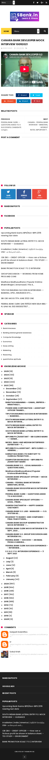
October (10, 395)
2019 (6, 587)
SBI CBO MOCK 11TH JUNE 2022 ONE (17, 298)
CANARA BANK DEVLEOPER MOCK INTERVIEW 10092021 (26, 489)
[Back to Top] (25, 757)
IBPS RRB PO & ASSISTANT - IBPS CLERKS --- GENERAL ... (26, 449)
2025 (6, 371)
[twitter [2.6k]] (37, 2)
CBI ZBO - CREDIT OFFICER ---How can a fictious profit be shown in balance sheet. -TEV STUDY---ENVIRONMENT (24, 260)
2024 (6, 374)
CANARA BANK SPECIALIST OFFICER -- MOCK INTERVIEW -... (26, 478)
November (11, 392)
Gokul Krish (15, 652)
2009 (6, 619)
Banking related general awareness (17, 333)
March (9, 572)
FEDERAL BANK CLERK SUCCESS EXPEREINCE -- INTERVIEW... (26, 546)
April (8, 568)
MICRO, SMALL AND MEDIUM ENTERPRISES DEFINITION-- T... (24, 443)
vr (10, 642)
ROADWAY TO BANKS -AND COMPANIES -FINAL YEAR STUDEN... (24, 518)
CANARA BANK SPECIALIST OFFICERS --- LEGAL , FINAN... (24, 500)
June (8, 565)
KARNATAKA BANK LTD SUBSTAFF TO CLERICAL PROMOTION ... (22, 455)
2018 (6, 591)
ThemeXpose (29, 752)
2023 (6, 378)
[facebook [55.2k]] (33, 2)
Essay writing (8, 346)
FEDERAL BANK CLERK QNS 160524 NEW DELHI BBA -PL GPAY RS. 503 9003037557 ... (24, 305)
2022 (6, 382)
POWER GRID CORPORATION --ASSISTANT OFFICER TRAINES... (25, 409)
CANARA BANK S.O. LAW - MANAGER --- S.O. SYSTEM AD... (26, 512)
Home (6, 31)
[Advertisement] (24, 159)
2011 (6, 612)
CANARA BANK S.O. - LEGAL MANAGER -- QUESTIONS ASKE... (24, 466)
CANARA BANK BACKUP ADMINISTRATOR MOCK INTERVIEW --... (24, 523)
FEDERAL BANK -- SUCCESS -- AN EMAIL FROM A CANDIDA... (23, 541)
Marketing (7, 350)
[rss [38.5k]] (46, 2)
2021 (6, 385)
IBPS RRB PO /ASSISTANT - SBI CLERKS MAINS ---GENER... (26, 437)
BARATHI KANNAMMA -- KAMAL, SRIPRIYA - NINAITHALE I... (25, 403)
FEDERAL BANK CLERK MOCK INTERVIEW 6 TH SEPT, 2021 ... (26, 529)
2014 (6, 605)
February (11, 575)
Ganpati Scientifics (18, 632)
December (11, 388)
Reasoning (7, 355)
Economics (7, 341)
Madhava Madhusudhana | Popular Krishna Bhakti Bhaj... (22, 472)
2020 (6, 583)
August (10, 558)
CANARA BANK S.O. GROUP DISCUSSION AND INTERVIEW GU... (26, 535)
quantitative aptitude (12, 359)
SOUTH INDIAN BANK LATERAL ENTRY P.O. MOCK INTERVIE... (24, 420)
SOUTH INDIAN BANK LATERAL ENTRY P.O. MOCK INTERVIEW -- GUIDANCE (22, 242)
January (10, 579)
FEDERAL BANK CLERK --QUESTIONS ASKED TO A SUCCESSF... (25, 495)
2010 (6, 615)
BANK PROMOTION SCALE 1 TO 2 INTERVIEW (20, 268)
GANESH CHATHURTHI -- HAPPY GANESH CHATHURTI (24, 506)
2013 (6, 608)
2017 (6, 594)
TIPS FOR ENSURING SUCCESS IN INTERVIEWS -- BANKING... (26, 415)
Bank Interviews (9, 328)
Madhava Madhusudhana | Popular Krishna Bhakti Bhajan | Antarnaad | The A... (21, 283)
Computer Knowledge (12, 337)
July (8, 561)
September (12, 399)
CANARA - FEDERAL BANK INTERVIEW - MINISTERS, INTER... (23, 483)
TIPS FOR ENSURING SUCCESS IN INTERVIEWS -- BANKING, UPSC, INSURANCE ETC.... (22, 291)
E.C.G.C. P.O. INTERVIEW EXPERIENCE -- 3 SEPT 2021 (24, 552)
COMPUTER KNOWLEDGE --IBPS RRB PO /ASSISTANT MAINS (24, 460)
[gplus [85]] (42, 2)
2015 (6, 601)
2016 (6, 598)
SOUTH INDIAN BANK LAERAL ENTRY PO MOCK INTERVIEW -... (23, 426)
